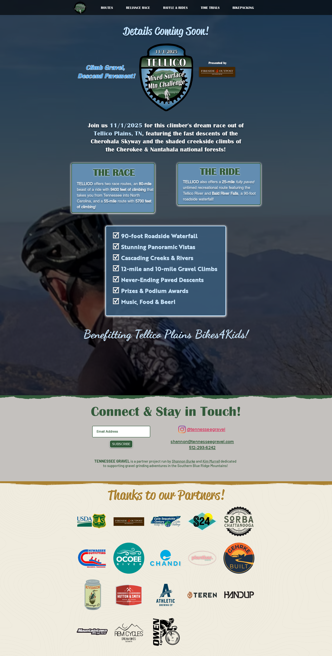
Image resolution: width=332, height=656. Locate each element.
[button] (138, 8)
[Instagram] (182, 429)
